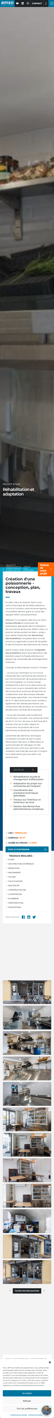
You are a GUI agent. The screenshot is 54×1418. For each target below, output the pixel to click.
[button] (49, 1362)
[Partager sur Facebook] (23, 917)
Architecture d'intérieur (21, 864)
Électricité (13, 885)
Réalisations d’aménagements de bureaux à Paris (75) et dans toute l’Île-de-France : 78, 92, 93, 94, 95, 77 (13, 569)
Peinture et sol (16, 903)
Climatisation (15, 894)
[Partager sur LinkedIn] (28, 917)
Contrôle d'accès (17, 890)
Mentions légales (35, 1415)
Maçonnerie (14, 872)
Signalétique (14, 907)
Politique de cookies (18, 1415)
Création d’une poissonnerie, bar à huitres (28, 569)
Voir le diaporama (18, 849)
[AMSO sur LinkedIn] (22, 3)
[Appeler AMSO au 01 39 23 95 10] (45, 3)
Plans (11, 859)
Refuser (27, 1401)
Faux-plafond (15, 881)
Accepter (27, 1393)
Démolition (14, 868)
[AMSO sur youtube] (17, 3)
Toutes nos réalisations (27, 1291)
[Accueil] (3, 569)
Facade (12, 877)
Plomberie (13, 898)
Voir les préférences (27, 1408)
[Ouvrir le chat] (46, 1410)
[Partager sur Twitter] (34, 917)
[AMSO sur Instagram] (27, 3)
